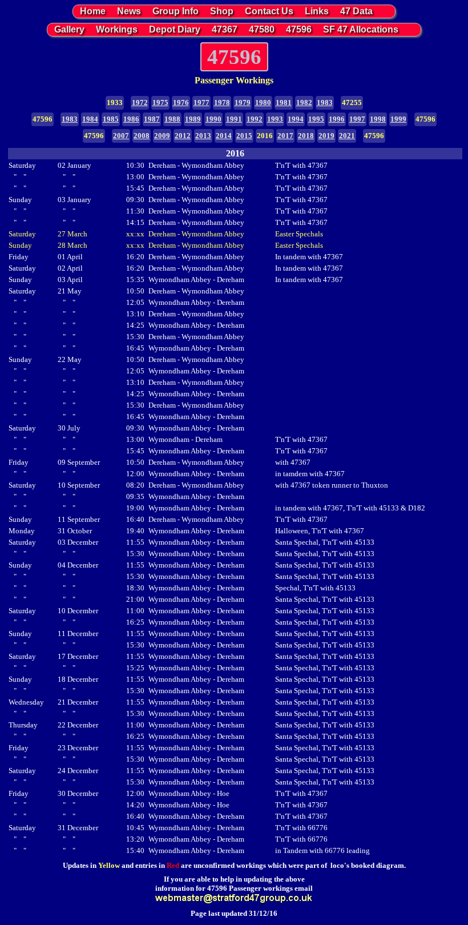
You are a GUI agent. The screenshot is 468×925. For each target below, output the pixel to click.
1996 (337, 119)
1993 (275, 119)
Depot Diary (174, 29)
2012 (183, 135)
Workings (117, 29)
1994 (296, 119)
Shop (221, 11)
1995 (316, 119)
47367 (224, 29)
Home (93, 11)
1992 (255, 119)
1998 (378, 119)
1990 (213, 119)
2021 (347, 135)
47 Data (356, 11)
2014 (224, 135)
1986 (131, 119)
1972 (140, 102)
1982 (304, 102)
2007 (121, 135)
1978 (222, 102)
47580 (262, 29)
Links (317, 11)
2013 (203, 135)
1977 (201, 102)
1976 (181, 102)
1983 (325, 102)
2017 (285, 135)
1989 (193, 119)
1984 (90, 119)
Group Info (175, 11)
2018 (306, 135)
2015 (244, 135)
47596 (299, 29)
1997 (357, 119)
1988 (172, 119)
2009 (162, 135)
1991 (234, 119)
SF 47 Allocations (360, 29)
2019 (326, 135)
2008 (142, 135)
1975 (160, 102)
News (129, 11)
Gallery (69, 29)
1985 (111, 119)
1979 (243, 102)
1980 (263, 102)
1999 (398, 119)
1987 (152, 119)
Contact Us (269, 11)
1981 (284, 102)
